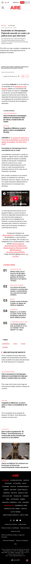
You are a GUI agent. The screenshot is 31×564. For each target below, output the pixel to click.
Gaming (22, 499)
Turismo (25, 496)
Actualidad (11, 25)
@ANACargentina (15, 250)
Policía (23, 343)
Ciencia (6, 489)
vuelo (15, 343)
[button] (5, 7)
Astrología (15, 499)
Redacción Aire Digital (7, 72)
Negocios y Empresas (9, 502)
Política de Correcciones (11, 524)
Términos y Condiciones (22, 540)
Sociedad (25, 502)
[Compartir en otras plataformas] (27, 76)
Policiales (8, 483)
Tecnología (17, 496)
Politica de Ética (22, 524)
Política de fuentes (25, 528)
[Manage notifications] (27, 560)
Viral (8, 499)
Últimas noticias (16, 480)
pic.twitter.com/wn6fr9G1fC (15, 252)
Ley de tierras (15, 512)
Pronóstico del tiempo (12, 508)
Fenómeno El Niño (21, 505)
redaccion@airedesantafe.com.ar (17, 555)
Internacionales (23, 486)
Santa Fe (26, 480)
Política (13, 486)
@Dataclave (22, 246)
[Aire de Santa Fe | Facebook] (11, 520)
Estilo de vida (7, 496)
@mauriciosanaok (18, 244)
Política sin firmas (15, 531)
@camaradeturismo (11, 246)
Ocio (19, 502)
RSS (16, 544)
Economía (5, 486)
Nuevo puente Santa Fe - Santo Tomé (15, 515)
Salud (24, 483)
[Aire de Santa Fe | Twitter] (14, 520)
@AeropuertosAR (22, 248)
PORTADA (3, 25)
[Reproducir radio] (2, 2)
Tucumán (5, 347)
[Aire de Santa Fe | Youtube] (20, 520)
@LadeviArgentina (9, 248)
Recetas (14, 493)
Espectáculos (22, 489)
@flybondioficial (7, 235)
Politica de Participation (9, 540)
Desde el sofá (23, 493)
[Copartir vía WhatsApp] (23, 76)
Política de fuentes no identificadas (10, 528)
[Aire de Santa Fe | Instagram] (17, 520)
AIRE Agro (13, 489)
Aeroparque (5, 343)
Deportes (6, 493)
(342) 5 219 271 (25, 552)
